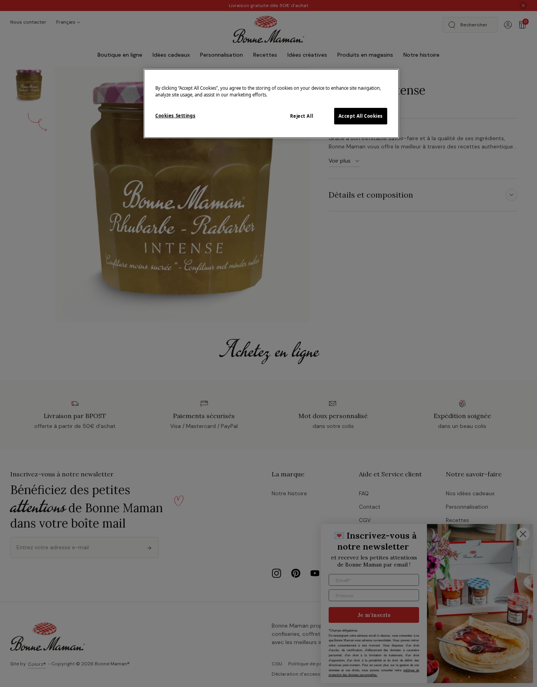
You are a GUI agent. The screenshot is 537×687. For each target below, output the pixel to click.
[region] (271, 103)
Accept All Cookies (360, 116)
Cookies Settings (175, 116)
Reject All (301, 116)
